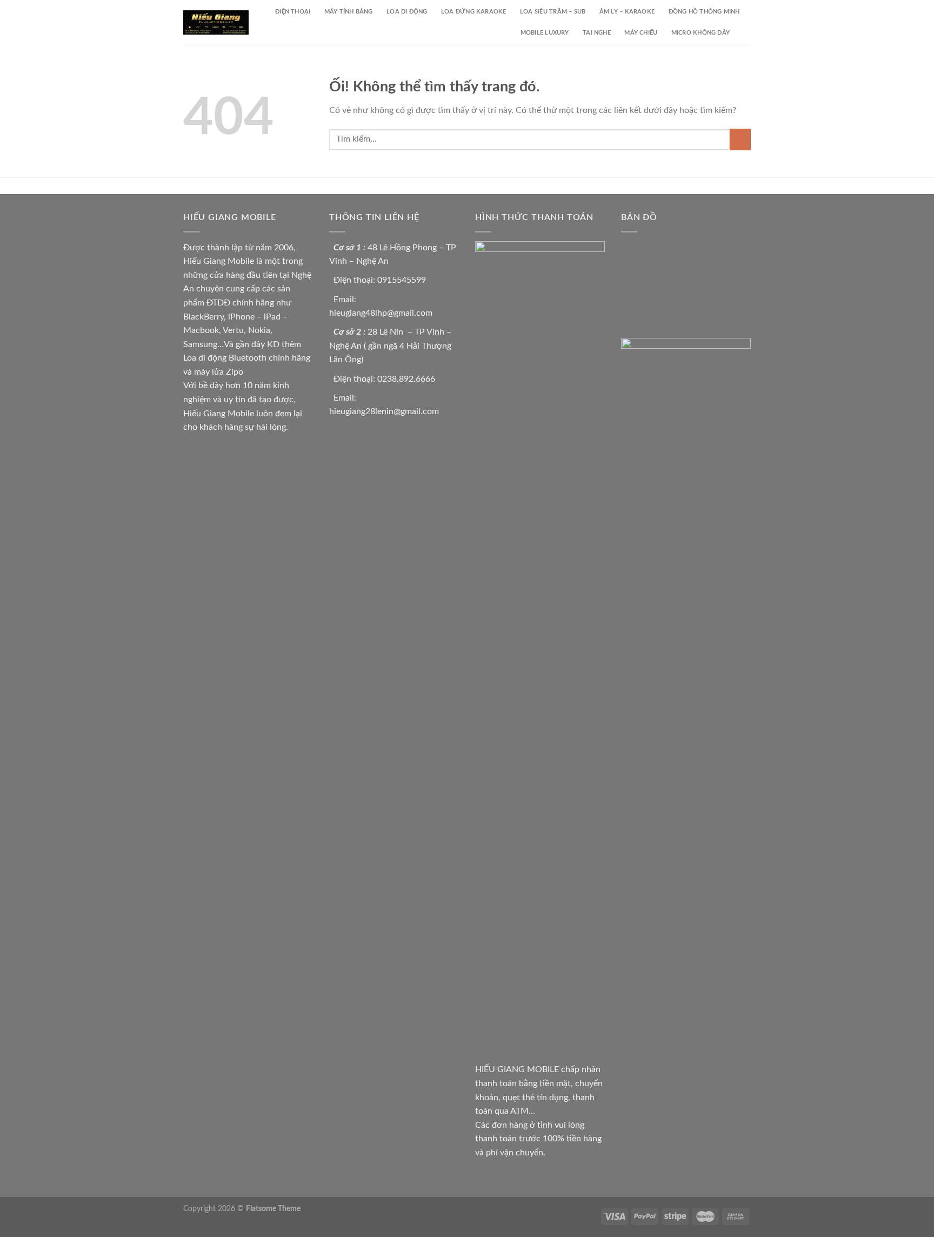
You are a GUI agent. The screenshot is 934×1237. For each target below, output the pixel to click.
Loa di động (406, 12)
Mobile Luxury (545, 33)
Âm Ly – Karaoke (627, 12)
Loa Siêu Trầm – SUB (552, 12)
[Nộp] (740, 139)
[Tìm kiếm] (747, 33)
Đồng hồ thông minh (704, 12)
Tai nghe (597, 33)
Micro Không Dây (700, 33)
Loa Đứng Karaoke (473, 12)
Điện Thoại (292, 12)
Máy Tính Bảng (348, 12)
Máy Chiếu (640, 33)
